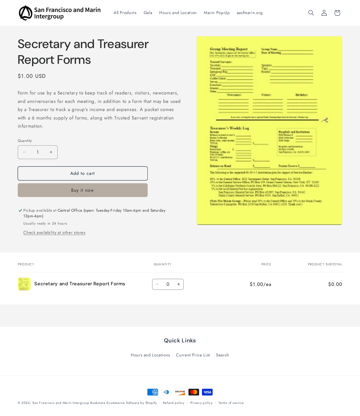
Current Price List (193, 355)
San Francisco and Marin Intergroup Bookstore (68, 403)
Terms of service (231, 403)
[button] (311, 12)
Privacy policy (201, 403)
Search (222, 355)
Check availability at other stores (54, 232)
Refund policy (173, 403)
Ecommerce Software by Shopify (132, 403)
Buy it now (82, 190)
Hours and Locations (150, 355)
